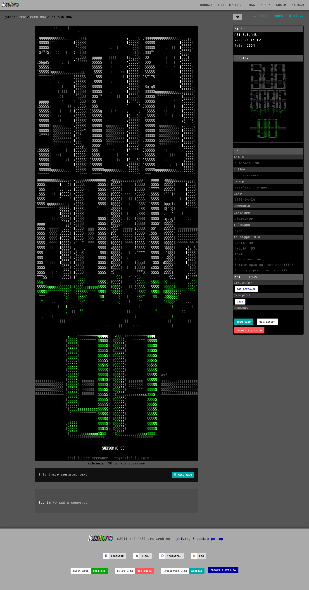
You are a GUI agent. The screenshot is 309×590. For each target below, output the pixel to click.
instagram (174, 555)
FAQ (221, 5)
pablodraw (145, 570)
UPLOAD (235, 5)
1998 (22, 17)
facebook (117, 555)
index (278, 16)
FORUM (266, 5)
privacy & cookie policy (199, 538)
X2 (259, 40)
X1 (253, 40)
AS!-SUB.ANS (246, 35)
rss (201, 555)
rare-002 (38, 17)
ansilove (99, 570)
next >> (296, 16)
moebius (196, 570)
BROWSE (206, 5)
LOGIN (281, 5)
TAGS (251, 5)
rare (240, 301)
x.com (146, 555)
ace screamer (246, 289)
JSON (251, 46)
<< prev (260, 16)
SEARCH (298, 5)
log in (45, 502)
